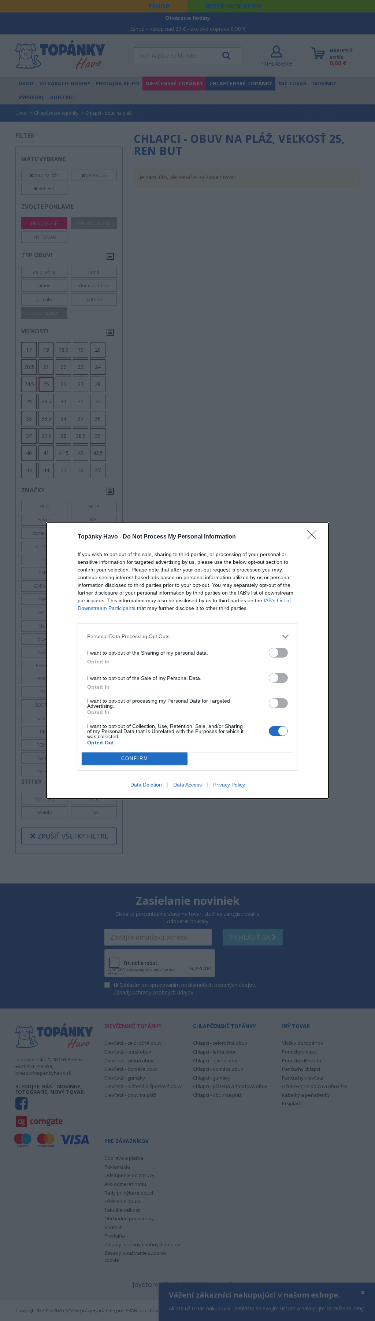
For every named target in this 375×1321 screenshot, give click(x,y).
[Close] (314, 537)
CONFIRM (134, 758)
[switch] (278, 653)
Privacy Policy (229, 785)
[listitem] (187, 636)
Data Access (187, 785)
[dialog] (187, 661)
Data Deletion (146, 785)
